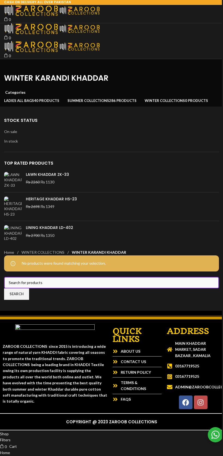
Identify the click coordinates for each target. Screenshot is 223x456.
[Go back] (11, 66)
